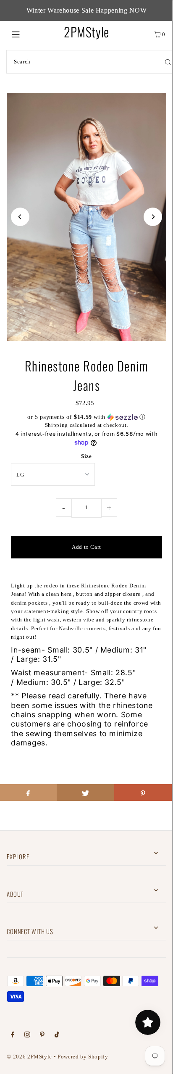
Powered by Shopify (83, 1057)
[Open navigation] (27, 33)
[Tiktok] (57, 1036)
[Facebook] (12, 1036)
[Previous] (20, 217)
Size (86, 456)
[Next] (153, 217)
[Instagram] (27, 1036)
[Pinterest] (42, 1036)
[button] (86, 417)
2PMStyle (86, 31)
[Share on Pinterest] (143, 792)
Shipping (56, 425)
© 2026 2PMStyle (29, 1057)
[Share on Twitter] (85, 792)
